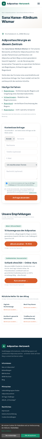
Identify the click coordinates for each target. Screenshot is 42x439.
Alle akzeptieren (30, 435)
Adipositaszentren (10, 13)
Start (3, 13)
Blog (3, 380)
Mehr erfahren (6, 431)
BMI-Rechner (6, 373)
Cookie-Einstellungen (9, 417)
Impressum (5, 411)
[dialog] (21, 431)
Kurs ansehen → (21, 280)
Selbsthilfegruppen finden (10, 390)
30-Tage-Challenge (8, 397)
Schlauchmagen (10, 97)
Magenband (8, 103)
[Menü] (38, 3)
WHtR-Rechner (6, 377)
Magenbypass (9, 91)
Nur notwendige (11, 435)
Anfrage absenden (21, 197)
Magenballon (9, 110)
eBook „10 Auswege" (9, 400)
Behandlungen (6, 370)
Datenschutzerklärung (9, 414)
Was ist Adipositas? (8, 367)
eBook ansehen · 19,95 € (21, 244)
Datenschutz (33, 193)
